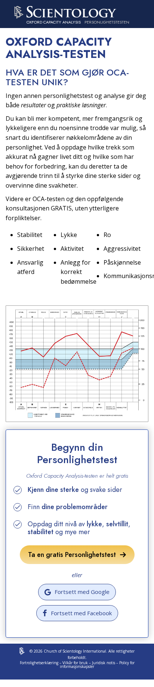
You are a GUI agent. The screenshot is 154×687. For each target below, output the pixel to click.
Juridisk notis (103, 662)
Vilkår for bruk (75, 662)
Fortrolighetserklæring (39, 662)
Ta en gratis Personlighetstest (74, 555)
